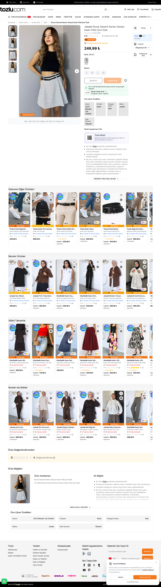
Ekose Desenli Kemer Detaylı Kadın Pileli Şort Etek (70, 22)
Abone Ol (147, 551)
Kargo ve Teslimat (40, 559)
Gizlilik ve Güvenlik (40, 550)
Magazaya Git (141, 48)
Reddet (120, 577)
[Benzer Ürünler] (27, 200)
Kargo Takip (152, 2)
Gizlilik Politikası (147, 570)
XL (104, 73)
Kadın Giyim (23, 22)
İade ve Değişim (39, 562)
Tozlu (95, 146)
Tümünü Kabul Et (145, 577)
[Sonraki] (150, 17)
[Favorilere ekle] (27, 195)
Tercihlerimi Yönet (133, 582)
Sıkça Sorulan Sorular (41, 556)
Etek (45, 22)
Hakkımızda (12, 550)
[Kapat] (156, 562)
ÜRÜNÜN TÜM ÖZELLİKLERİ (105, 179)
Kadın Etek (36, 22)
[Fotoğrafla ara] (106, 9)
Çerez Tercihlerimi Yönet (17, 556)
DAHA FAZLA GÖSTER (79, 507)
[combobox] (113, 558)
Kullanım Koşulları (39, 553)
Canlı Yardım (37, 565)
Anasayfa (11, 22)
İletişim (10, 553)
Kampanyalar (63, 550)
